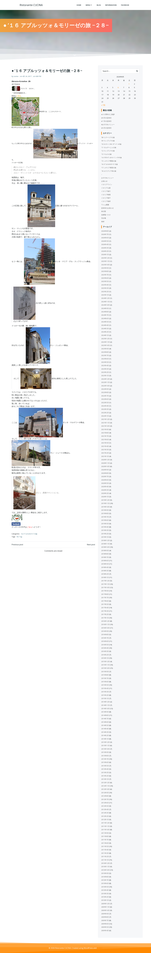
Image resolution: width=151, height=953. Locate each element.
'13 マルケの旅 (106, 154)
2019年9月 (105, 510)
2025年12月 (105, 258)
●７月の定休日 (106, 121)
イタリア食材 (106, 201)
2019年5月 (105, 524)
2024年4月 (105, 325)
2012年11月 (105, 786)
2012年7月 (105, 799)
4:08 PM (38, 76)
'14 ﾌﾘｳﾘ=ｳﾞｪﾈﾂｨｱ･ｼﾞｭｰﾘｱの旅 (111, 157)
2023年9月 (105, 349)
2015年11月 (105, 665)
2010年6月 (105, 883)
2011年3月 (105, 853)
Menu (88, 5)
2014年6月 (105, 722)
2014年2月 (105, 735)
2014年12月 (105, 702)
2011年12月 (105, 823)
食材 (102, 221)
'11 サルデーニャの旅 (108, 147)
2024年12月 (105, 298)
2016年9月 (105, 631)
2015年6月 (105, 682)
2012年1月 (105, 819)
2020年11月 (105, 463)
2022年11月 (105, 382)
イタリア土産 (106, 188)
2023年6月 (105, 359)
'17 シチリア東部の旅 (108, 168)
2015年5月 (105, 685)
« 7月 (103, 105)
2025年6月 (105, 278)
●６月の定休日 (106, 128)
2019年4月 (105, 527)
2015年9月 (105, 671)
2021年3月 (105, 450)
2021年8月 (105, 433)
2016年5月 (105, 645)
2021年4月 (105, 446)
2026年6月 (105, 238)
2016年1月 (105, 658)
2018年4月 (105, 567)
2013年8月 (105, 756)
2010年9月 (105, 873)
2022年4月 (105, 406)
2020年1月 (105, 497)
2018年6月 (105, 560)
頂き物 (103, 218)
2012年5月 (105, 806)
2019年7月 (105, 517)
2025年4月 (105, 285)
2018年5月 (105, 564)
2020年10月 (105, 466)
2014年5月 (105, 725)
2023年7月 (105, 355)
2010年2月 (105, 897)
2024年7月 (105, 315)
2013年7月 (105, 759)
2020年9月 (105, 470)
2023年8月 (105, 352)
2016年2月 (105, 655)
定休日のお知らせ (107, 208)
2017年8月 (105, 594)
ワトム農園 (105, 205)
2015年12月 (105, 661)
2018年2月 (105, 574)
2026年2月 (105, 251)
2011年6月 (105, 843)
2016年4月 (105, 648)
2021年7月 (105, 436)
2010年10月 (105, 870)
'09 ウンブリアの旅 (108, 141)
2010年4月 (105, 890)
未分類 (103, 211)
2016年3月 (105, 651)
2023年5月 (105, 362)
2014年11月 (105, 705)
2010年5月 (105, 887)
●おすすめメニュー (108, 124)
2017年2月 (105, 614)
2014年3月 (105, 732)
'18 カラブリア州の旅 (108, 171)
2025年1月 (105, 295)
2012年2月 (105, 816)
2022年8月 (105, 392)
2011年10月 (105, 830)
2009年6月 (105, 924)
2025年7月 (105, 275)
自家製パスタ (106, 215)
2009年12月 (105, 904)
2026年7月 (105, 234)
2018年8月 (105, 554)
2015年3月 (105, 692)
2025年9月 (105, 268)
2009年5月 (105, 927)
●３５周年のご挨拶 (108, 114)
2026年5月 (105, 241)
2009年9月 (105, 914)
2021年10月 (105, 426)
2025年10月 (105, 265)
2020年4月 (105, 486)
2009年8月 (105, 917)
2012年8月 (105, 796)
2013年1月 (105, 779)
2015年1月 (105, 698)
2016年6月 (105, 641)
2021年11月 (105, 423)
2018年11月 (105, 544)
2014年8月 (105, 715)
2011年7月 (105, 840)
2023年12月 (105, 339)
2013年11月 (105, 745)
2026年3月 (105, 248)
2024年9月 (105, 308)
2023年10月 (105, 345)
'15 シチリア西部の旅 (108, 161)
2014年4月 (105, 729)
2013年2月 (105, 776)
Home (79, 5)
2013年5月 (105, 766)
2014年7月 (105, 719)
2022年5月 (105, 402)
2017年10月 (105, 587)
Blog (99, 5)
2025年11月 (105, 261)
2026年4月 (105, 244)
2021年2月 (105, 453)
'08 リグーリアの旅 (108, 137)
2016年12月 (105, 621)
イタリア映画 (106, 195)
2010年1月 (105, 900)
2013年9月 (105, 752)
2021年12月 (105, 419)
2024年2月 (105, 332)
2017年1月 (105, 618)
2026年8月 (105, 231)
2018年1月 (105, 577)
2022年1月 (105, 416)
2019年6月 (105, 520)
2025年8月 (105, 271)
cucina (16, 76)
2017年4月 (105, 608)
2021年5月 (105, 443)
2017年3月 (105, 611)
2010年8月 (105, 877)
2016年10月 (105, 628)
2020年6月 (105, 480)
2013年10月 (105, 749)
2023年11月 (105, 342)
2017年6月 (105, 601)
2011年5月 (105, 846)
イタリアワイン (106, 184)
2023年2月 (105, 372)
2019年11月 (105, 503)
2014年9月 (105, 712)
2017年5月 (105, 604)
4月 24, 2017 (27, 76)
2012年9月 (105, 793)
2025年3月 (105, 288)
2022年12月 (105, 379)
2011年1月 (105, 860)
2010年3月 (105, 893)
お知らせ (104, 181)
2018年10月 (105, 547)
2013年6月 (105, 762)
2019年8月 (105, 513)
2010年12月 (105, 863)
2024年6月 (105, 318)
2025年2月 (105, 291)
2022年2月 (105, 413)
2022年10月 (105, 386)
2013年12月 (105, 742)
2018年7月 (105, 557)
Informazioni (111, 5)
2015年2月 (105, 695)
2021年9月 (105, 429)
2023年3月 (105, 369)
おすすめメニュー (107, 178)
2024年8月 (105, 312)
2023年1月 (105, 375)
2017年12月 (105, 581)
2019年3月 (105, 530)
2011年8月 (105, 836)
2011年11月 (105, 826)
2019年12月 (105, 500)
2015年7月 (105, 678)
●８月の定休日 (106, 118)
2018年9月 (105, 550)
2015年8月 (105, 675)
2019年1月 (105, 537)
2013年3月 (105, 772)
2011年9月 (105, 833)
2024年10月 (105, 305)
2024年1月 (105, 335)
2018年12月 (105, 540)
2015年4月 (105, 688)
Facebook (125, 5)
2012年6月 (105, 803)
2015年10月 (105, 668)
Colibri (99, 948)
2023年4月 (105, 365)
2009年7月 (105, 920)
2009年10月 (105, 910)
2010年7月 (105, 880)
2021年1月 (105, 456)
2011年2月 (105, 856)
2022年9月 (105, 389)
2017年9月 (105, 591)
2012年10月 (105, 789)
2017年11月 (105, 584)
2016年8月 (105, 634)
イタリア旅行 (106, 191)
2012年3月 (105, 813)
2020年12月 (105, 460)
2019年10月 (105, 507)
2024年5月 (105, 322)
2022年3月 (105, 409)
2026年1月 (105, 254)
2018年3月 (105, 571)
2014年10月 (105, 708)
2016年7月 (105, 638)
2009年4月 (105, 930)
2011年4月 (105, 850)
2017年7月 (105, 597)
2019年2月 (105, 534)
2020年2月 (105, 493)
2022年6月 (105, 399)
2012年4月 (105, 809)
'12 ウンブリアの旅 (108, 151)
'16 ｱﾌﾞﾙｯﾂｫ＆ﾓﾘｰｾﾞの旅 (29, 534)
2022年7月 (105, 396)
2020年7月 (105, 476)
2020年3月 (105, 490)
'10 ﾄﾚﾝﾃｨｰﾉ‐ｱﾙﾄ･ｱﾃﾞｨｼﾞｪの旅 (111, 144)
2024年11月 (105, 302)
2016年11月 (105, 624)
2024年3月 (105, 328)
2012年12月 (105, 782)
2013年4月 (105, 769)
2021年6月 (105, 439)
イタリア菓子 (106, 198)
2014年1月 (105, 739)
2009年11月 (105, 907)
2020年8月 (105, 473)
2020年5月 (105, 483)
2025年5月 (105, 281)
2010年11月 (105, 866)
